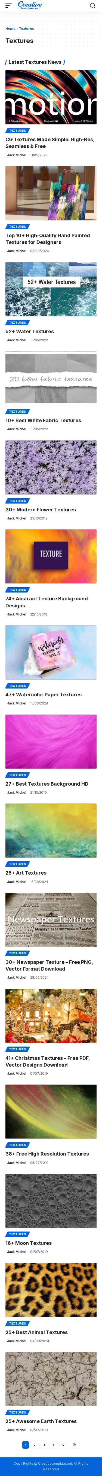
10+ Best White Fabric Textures (43, 420)
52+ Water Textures (29, 331)
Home (10, 29)
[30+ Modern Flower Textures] (51, 467)
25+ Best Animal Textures (36, 1332)
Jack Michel (16, 155)
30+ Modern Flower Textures (40, 509)
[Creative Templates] (31, 5)
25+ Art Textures (26, 873)
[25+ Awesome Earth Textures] (51, 1379)
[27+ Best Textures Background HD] (51, 741)
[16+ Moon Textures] (51, 1201)
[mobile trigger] (10, 5)
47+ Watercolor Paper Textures (43, 694)
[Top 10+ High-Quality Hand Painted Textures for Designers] (51, 193)
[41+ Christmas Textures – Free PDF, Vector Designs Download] (51, 1016)
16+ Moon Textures (28, 1243)
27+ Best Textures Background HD (46, 784)
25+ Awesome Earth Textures (41, 1421)
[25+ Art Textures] (51, 830)
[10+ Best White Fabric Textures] (51, 378)
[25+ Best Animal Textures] (51, 1290)
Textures (17, 130)
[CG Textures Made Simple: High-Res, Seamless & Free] (51, 97)
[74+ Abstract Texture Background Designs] (51, 556)
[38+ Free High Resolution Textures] (51, 1111)
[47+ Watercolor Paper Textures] (51, 652)
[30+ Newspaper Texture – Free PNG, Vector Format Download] (51, 920)
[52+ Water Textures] (51, 289)
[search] (93, 5)
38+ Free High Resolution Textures (47, 1154)
